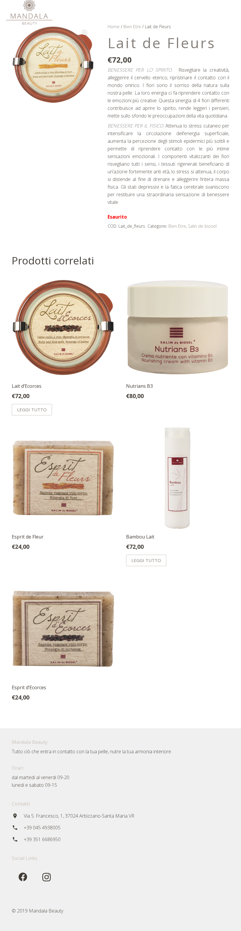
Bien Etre (132, 26)
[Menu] (195, 11)
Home (114, 26)
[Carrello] (229, 12)
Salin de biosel (202, 226)
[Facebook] (207, 11)
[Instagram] (218, 11)
